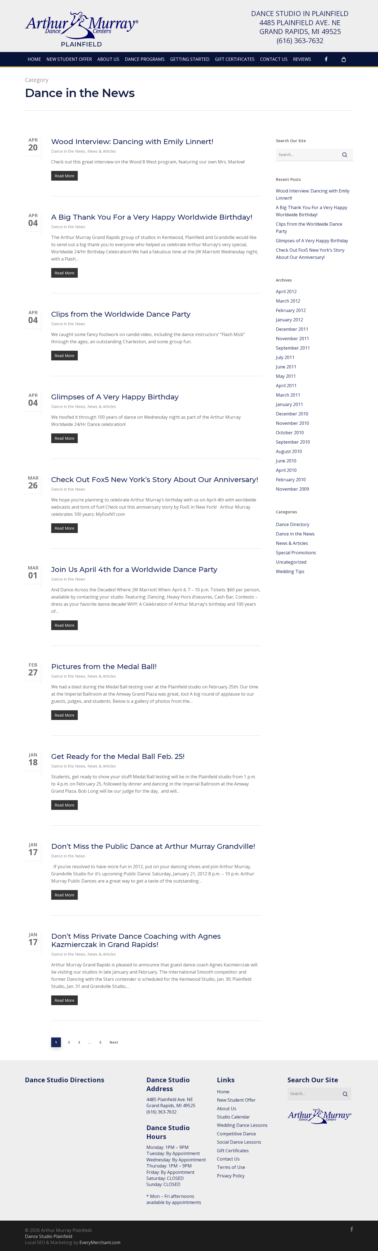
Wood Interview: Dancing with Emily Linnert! (132, 141)
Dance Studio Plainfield (48, 1236)
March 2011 (288, 395)
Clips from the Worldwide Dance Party (121, 314)
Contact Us (228, 1159)
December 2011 (292, 329)
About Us (226, 1109)
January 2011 (289, 404)
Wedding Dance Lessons (242, 1125)
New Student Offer (236, 1100)
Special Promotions (296, 553)
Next (114, 1042)
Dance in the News (68, 151)
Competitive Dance (236, 1134)
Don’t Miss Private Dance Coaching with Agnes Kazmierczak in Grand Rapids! (136, 940)
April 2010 (286, 470)
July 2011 (285, 357)
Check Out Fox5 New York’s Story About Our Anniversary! (154, 479)
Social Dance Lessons (239, 1142)
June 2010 (286, 461)
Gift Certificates (233, 1151)
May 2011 (286, 376)
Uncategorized (291, 562)
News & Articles (101, 151)
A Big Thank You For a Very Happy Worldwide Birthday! (151, 217)
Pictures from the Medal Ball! (104, 666)
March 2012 (288, 301)
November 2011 (292, 338)
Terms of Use (231, 1167)
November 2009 (292, 489)
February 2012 (291, 310)
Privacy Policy (231, 1176)
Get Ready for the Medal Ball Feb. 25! (118, 756)
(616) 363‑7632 (300, 40)
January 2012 (289, 320)
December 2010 (292, 414)
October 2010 (290, 433)
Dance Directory (292, 524)
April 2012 (286, 291)
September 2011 (293, 348)
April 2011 (286, 386)
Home (223, 1092)
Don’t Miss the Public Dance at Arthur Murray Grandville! (153, 846)
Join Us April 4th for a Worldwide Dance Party (134, 569)
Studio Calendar (233, 1117)
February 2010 (291, 480)
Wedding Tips (290, 571)
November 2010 (292, 423)
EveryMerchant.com (99, 1242)
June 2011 (286, 367)
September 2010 (293, 442)
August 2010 (289, 451)
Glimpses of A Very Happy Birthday (115, 396)
